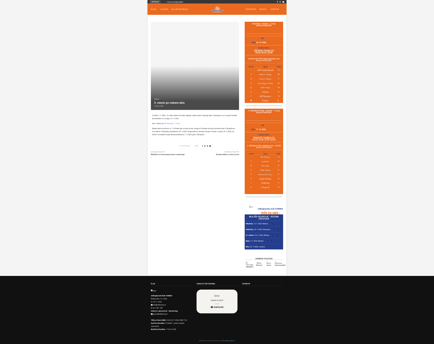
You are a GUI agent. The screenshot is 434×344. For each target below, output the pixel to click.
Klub (153, 9)
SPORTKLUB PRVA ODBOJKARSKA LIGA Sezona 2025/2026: (264, 60)
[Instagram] (280, 2)
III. (278, 229)
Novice (262, 9)
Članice (164, 9)
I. (264, 241)
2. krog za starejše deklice (174, 2)
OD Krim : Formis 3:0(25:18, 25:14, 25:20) (264, 51)
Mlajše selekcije (179, 9)
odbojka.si (249, 267)
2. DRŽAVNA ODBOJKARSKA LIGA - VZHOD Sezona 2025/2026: (264, 146)
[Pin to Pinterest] (207, 146)
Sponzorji (251, 9)
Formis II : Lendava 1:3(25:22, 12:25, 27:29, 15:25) (264, 138)
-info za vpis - (270, 213)
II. (272, 224)
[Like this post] (198, 146)
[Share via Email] (210, 146)
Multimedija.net (230, 341)
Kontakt (275, 9)
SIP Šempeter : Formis (172, 123)
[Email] (283, 2)
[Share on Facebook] (202, 146)
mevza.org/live (280, 265)
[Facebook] (277, 2)
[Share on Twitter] (205, 146)
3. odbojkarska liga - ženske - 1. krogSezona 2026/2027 (264, 112)
